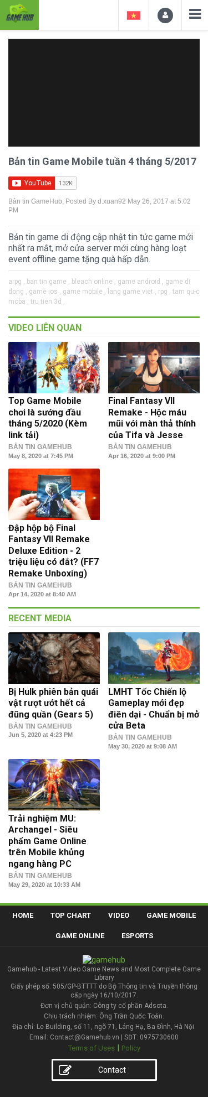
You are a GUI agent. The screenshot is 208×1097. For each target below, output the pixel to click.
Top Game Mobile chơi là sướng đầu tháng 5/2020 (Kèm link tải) (47, 418)
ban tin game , (48, 281)
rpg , (164, 291)
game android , (141, 281)
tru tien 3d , (48, 301)
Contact (112, 1069)
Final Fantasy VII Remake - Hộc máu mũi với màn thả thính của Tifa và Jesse (152, 418)
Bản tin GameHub (35, 201)
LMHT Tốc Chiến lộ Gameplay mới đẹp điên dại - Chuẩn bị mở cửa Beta (153, 709)
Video (118, 915)
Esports (137, 936)
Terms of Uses (91, 1048)
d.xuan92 (112, 201)
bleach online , (94, 281)
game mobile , (84, 291)
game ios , (45, 291)
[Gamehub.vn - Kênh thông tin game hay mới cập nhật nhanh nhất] (19, 13)
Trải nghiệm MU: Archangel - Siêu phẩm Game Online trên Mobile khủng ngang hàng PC (47, 841)
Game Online (79, 936)
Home (22, 915)
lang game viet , (132, 291)
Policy (130, 1048)
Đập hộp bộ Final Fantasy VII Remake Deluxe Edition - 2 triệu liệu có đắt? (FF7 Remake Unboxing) (53, 551)
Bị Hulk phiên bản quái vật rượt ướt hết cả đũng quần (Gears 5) (53, 703)
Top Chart (70, 915)
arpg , (16, 281)
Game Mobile (171, 915)
